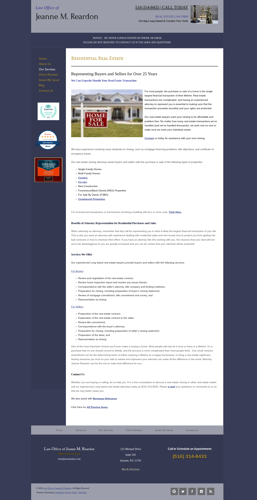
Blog (41, 85)
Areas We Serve (49, 80)
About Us (45, 64)
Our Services (47, 69)
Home (43, 59)
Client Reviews (48, 74)
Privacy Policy (71, 492)
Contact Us (46, 91)
